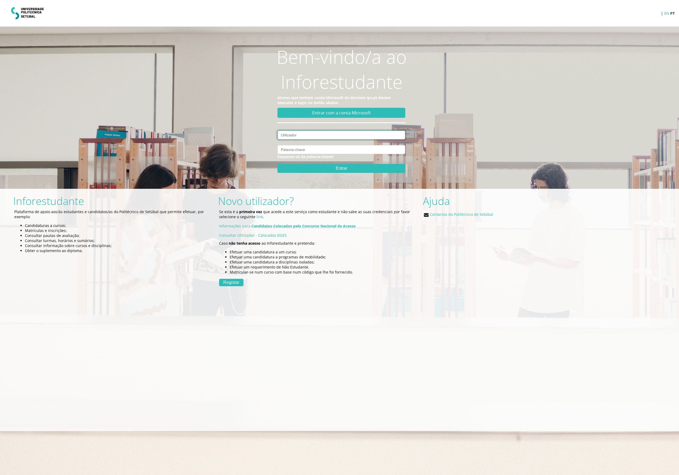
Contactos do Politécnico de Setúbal (461, 214)
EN (666, 13)
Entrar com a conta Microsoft (341, 113)
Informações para (287, 225)
